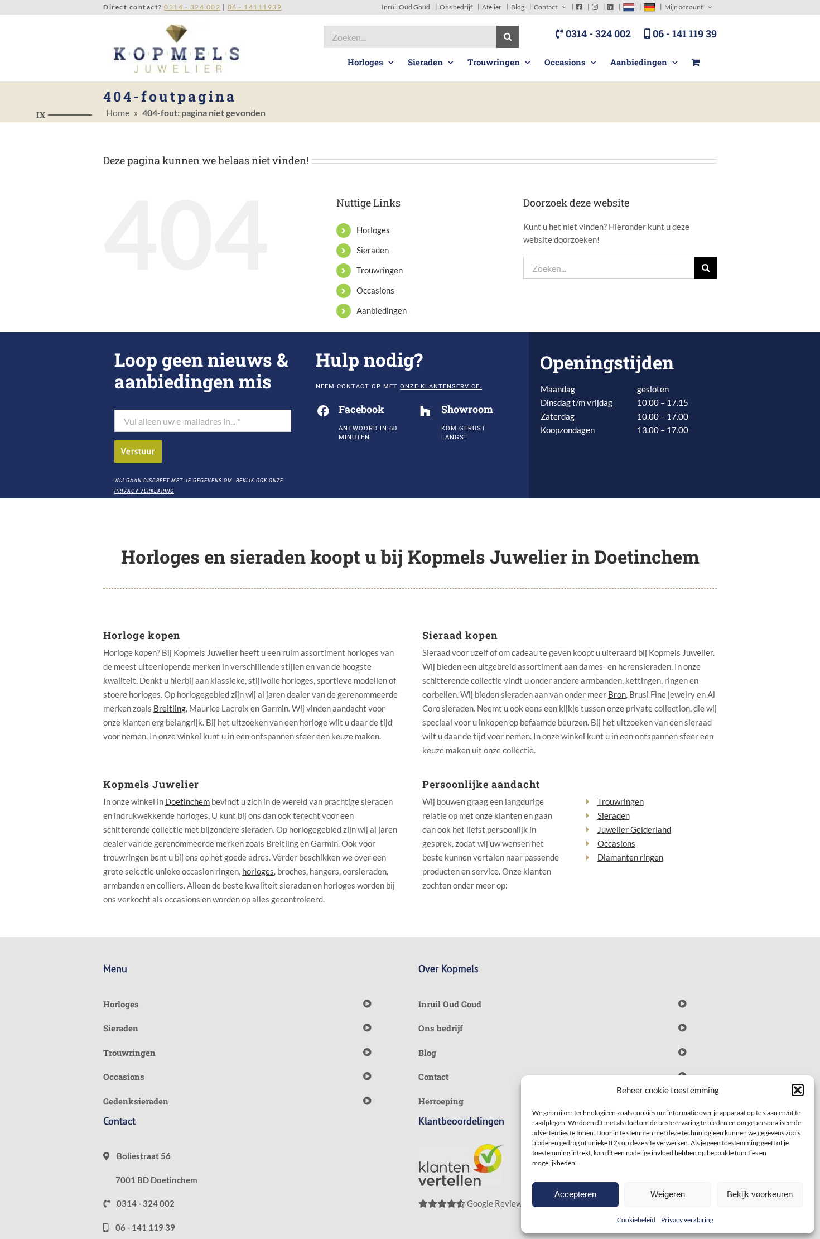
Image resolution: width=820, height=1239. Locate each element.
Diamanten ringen (630, 857)
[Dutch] (629, 7)
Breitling (169, 708)
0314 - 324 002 (597, 33)
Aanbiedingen (381, 310)
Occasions (375, 290)
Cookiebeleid (636, 1220)
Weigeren (667, 1194)
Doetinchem (187, 801)
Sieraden (372, 250)
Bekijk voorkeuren (760, 1194)
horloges (258, 871)
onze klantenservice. (441, 386)
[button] (797, 1090)
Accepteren (575, 1194)
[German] (649, 7)
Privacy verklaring (687, 1220)
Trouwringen (379, 270)
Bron (617, 694)
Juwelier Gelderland (634, 829)
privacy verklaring (144, 491)
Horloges (373, 230)
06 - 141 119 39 (683, 33)
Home (117, 112)
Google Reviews (495, 1203)
